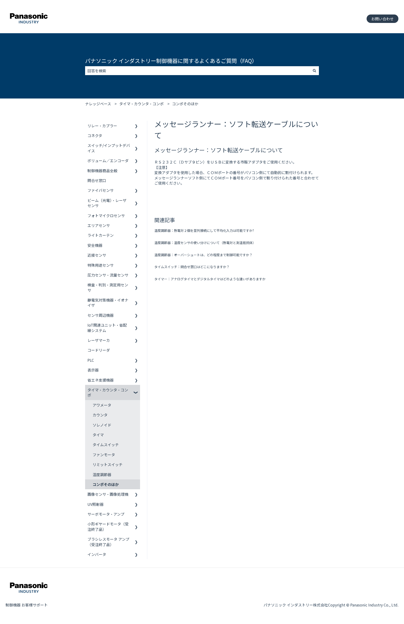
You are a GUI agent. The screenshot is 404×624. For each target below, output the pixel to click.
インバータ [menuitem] (96, 554)
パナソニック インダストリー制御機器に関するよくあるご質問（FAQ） (171, 61)
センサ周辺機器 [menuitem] (100, 315)
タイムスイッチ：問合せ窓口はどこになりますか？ (192, 266)
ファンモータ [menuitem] (104, 454)
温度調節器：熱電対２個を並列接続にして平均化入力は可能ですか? (204, 230)
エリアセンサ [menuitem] (98, 225)
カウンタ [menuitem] (100, 415)
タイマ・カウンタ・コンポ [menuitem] (107, 392)
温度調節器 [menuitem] (102, 474)
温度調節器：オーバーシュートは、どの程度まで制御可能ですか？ (203, 254)
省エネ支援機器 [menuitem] (100, 380)
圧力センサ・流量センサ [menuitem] (107, 275)
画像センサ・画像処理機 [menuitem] (107, 494)
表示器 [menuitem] (93, 370)
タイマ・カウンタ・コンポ (141, 103)
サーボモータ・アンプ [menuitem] (105, 514)
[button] (136, 126)
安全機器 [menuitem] (94, 245)
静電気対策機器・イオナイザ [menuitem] (107, 302)
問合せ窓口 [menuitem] (96, 180)
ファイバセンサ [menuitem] (100, 190)
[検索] (314, 70)
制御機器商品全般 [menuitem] (102, 170)
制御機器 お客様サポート (27, 605)
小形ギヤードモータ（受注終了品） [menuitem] (108, 526)
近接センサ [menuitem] (96, 255)
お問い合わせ (382, 19)
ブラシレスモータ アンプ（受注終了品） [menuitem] (108, 541)
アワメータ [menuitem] (102, 405)
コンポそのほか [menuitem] (106, 484)
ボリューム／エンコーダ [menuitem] (108, 160)
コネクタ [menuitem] (94, 135)
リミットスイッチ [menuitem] (108, 464)
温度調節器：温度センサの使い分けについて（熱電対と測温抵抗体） (205, 242)
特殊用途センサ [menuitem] (100, 265)
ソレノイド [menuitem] (102, 425)
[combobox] (197, 70)
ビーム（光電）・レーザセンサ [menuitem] (106, 202)
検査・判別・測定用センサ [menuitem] (107, 287)
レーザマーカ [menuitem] (98, 340)
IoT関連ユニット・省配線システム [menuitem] (107, 327)
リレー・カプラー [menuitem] (102, 125)
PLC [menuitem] (90, 360)
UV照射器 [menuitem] (95, 504)
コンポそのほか (185, 103)
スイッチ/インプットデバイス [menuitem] (108, 147)
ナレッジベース (98, 103)
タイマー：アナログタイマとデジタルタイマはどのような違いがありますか (210, 279)
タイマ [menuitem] (98, 435)
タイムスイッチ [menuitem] (106, 444)
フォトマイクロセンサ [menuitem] (106, 215)
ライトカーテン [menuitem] (100, 235)
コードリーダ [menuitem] (98, 350)
